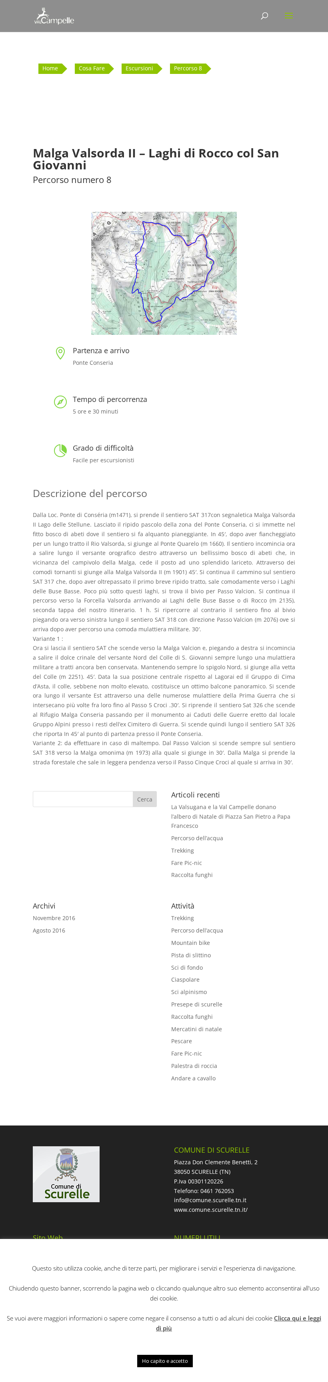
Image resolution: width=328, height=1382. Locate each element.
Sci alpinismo (189, 992)
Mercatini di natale (196, 1029)
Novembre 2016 (54, 918)
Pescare (181, 1041)
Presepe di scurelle (196, 1004)
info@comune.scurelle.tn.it (210, 1200)
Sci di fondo (187, 967)
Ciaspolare (185, 979)
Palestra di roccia (194, 1066)
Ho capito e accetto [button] (165, 1360)
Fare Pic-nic (186, 863)
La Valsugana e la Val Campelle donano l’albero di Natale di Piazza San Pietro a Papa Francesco (230, 816)
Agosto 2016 (49, 930)
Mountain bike (190, 943)
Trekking (182, 850)
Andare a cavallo (193, 1078)
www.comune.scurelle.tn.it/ (211, 1209)
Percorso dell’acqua (197, 838)
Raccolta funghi (192, 875)
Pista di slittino (191, 955)
